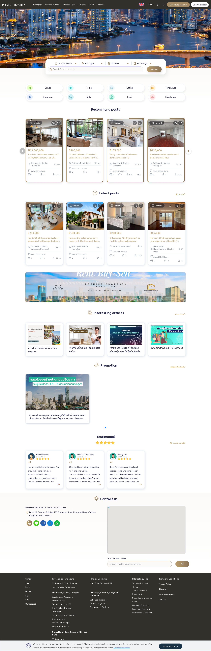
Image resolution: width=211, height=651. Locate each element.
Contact (100, 4)
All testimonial (177, 442)
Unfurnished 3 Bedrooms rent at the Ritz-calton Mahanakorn (125, 239)
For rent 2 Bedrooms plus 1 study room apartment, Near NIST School (165, 239)
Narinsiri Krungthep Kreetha (64, 583)
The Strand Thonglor (61, 622)
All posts (180, 194)
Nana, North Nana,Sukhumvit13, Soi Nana (142, 598)
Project (83, 4)
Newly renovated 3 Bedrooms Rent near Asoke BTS (123, 156)
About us (163, 589)
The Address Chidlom (99, 607)
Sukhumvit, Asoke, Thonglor (65, 592)
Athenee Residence (99, 599)
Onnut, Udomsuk (98, 578)
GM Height (56, 611)
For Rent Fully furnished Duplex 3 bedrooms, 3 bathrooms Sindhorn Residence (43, 239)
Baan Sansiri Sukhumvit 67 (64, 615)
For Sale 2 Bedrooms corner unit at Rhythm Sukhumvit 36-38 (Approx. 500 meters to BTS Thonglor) (43, 156)
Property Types (69, 4)
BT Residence (58, 639)
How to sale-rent (167, 594)
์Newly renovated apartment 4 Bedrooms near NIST (164, 156)
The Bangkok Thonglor (62, 608)
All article (179, 314)
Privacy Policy (165, 584)
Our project (30, 603)
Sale (27, 583)
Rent (27, 586)
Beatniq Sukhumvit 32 (61, 604)
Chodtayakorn (58, 618)
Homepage (37, 4)
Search (154, 69)
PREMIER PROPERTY (13, 4)
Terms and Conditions (169, 578)
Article (91, 4)
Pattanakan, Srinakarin (63, 578)
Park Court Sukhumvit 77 (101, 583)
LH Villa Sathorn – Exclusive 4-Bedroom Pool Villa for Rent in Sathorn (83, 156)
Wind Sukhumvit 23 (60, 626)
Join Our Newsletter (116, 558)
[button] (207, 38)
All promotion (177, 366)
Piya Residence (58, 600)
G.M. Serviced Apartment (62, 596)
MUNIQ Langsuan (98, 603)
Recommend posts (52, 4)
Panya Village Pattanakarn (64, 586)
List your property (178, 4)
